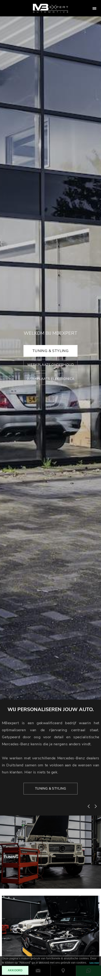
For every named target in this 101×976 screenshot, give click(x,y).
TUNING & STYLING (50, 350)
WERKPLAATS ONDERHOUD (50, 365)
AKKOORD (15, 970)
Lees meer (94, 963)
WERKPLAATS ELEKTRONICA (50, 379)
